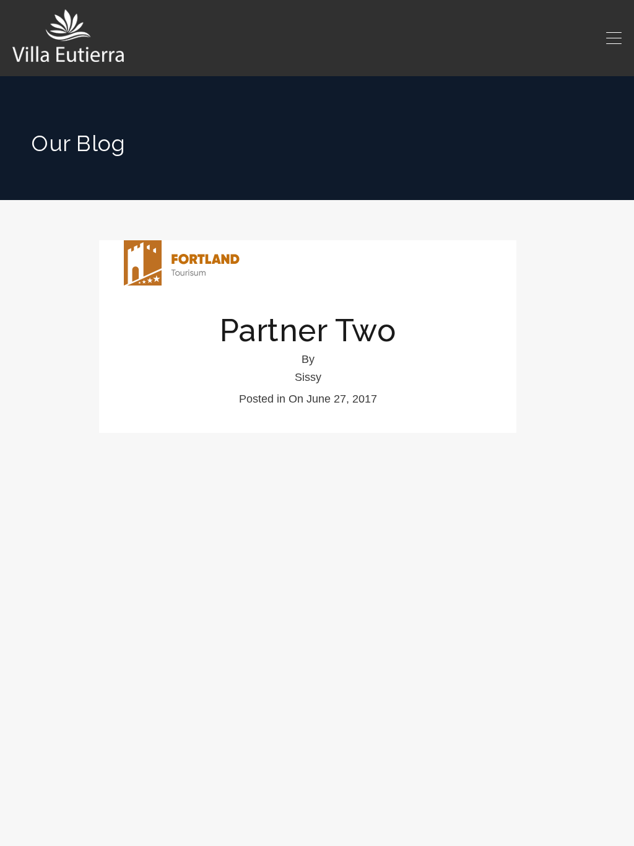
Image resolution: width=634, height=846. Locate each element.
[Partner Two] (308, 263)
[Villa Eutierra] (68, 35)
